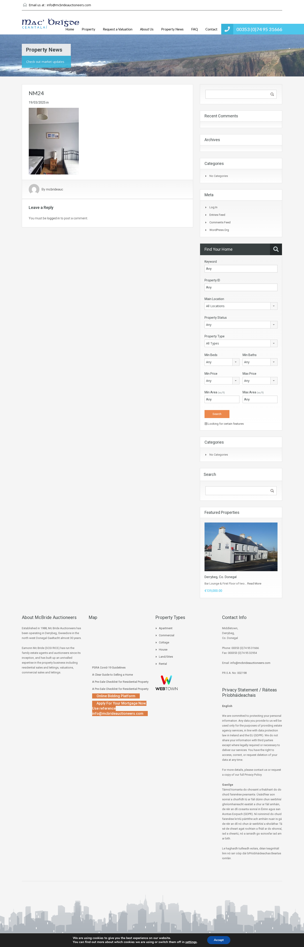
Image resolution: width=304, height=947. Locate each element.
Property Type (215, 336)
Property (88, 29)
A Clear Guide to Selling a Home (112, 674)
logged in (53, 218)
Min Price (211, 373)
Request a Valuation (117, 29)
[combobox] (241, 306)
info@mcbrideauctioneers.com (69, 5)
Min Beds (211, 355)
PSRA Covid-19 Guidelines (109, 667)
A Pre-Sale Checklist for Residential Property (120, 681)
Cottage (164, 642)
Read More (254, 583)
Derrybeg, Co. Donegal (221, 577)
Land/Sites (166, 656)
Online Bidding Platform (116, 696)
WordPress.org (219, 230)
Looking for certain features (225, 423)
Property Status (216, 317)
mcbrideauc (54, 189)
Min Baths (250, 355)
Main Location (214, 299)
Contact (211, 29)
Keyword (211, 261)
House (163, 649)
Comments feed (220, 222)
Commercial (166, 635)
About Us (147, 29)
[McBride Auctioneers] (51, 25)
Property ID (212, 280)
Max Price (249, 373)
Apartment (165, 628)
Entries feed (217, 214)
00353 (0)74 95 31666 (259, 29)
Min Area (215, 392)
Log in (213, 207)
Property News (172, 29)
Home (69, 29)
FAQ (194, 29)
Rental (163, 663)
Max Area (253, 392)
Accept (219, 940)
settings (191, 942)
